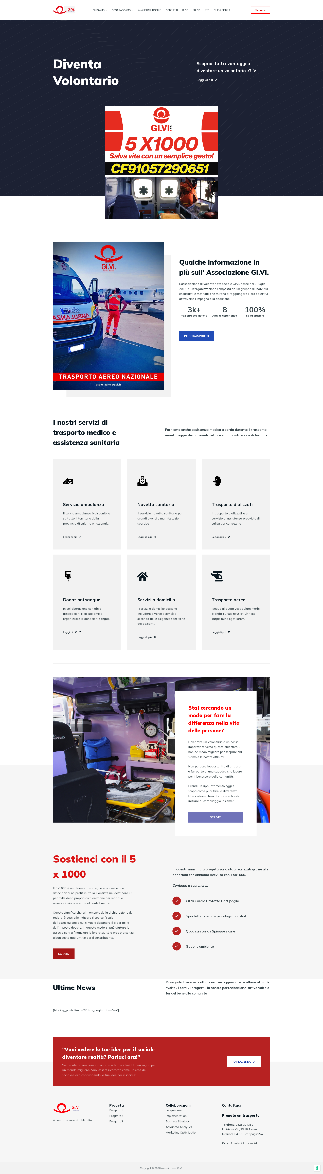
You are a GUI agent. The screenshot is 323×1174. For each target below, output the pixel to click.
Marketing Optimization (181, 1132)
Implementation (176, 1116)
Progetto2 (116, 1116)
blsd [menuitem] (185, 10)
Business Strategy (178, 1121)
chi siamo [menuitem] (99, 10)
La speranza (174, 1110)
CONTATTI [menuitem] (172, 10)
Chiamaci (260, 10)
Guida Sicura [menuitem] (222, 10)
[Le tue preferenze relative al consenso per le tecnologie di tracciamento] (317, 1168)
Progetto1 (116, 1110)
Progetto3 (116, 1121)
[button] (207, 80)
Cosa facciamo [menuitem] (121, 10)
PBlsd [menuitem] (196, 10)
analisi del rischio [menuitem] (149, 10)
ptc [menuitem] (207, 10)
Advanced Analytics (179, 1127)
